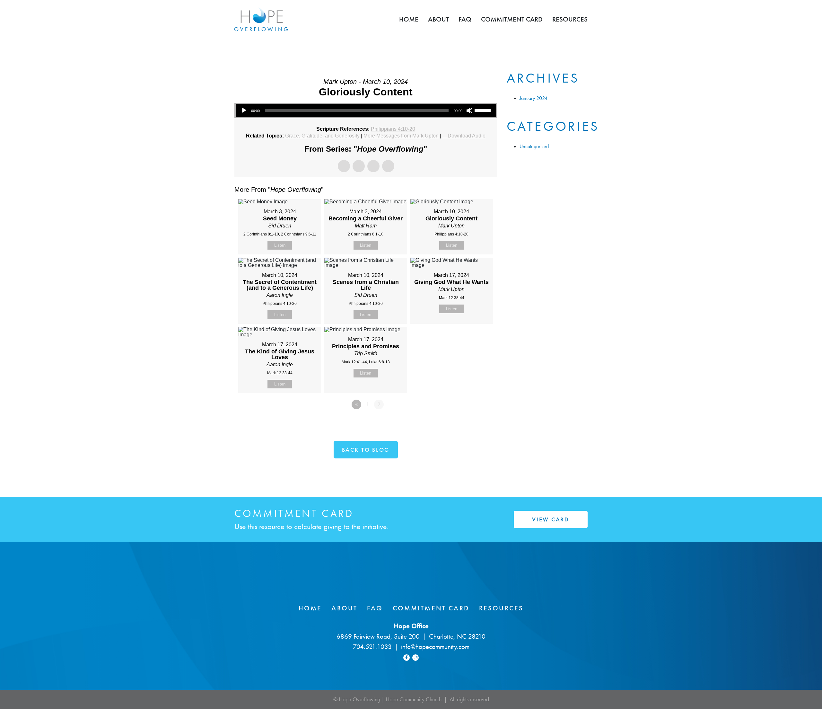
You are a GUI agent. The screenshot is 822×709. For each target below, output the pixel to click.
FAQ (465, 19)
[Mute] (469, 110)
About (438, 19)
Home (408, 19)
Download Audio (466, 135)
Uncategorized (534, 146)
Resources (570, 19)
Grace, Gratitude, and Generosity (322, 135)
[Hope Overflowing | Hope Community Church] (261, 19)
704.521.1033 (372, 646)
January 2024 (533, 98)
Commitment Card (512, 19)
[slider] (484, 110)
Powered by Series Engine (473, 422)
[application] (366, 110)
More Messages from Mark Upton (401, 135)
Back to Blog (365, 449)
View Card (550, 519)
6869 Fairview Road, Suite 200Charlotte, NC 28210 (411, 636)
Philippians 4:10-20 (393, 129)
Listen (279, 245)
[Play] (244, 110)
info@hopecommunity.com (435, 646)
